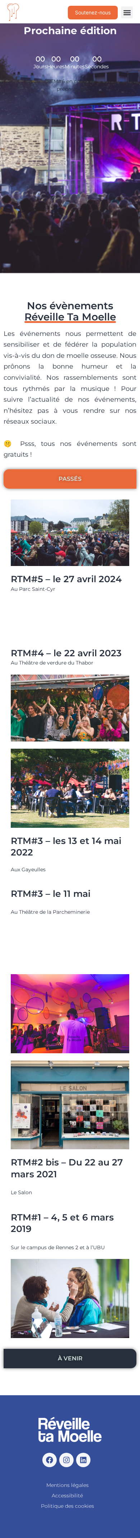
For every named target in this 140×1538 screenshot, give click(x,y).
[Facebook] (49, 1460)
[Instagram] (66, 1460)
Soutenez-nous (93, 12)
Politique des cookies (67, 1506)
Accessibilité (67, 1495)
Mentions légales (67, 1485)
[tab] (70, 479)
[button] (127, 12)
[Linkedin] (83, 1460)
